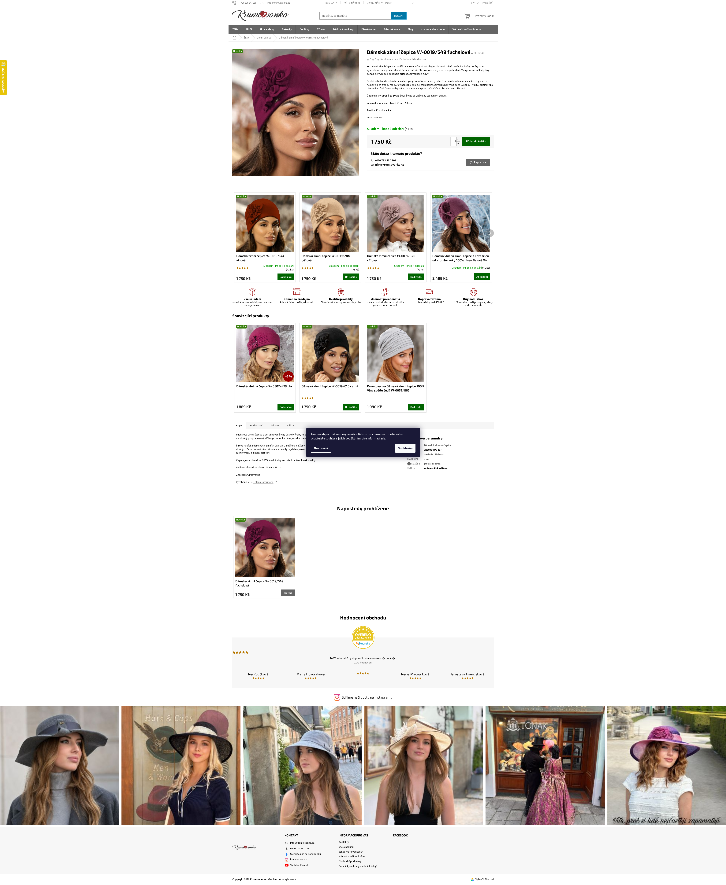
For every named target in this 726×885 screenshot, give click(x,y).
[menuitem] (235, 29)
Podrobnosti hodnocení (413, 59)
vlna (426, 459)
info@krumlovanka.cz (389, 165)
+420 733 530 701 (385, 160)
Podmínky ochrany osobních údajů (358, 866)
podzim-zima (432, 464)
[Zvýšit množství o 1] (458, 139)
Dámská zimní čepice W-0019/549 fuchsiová (259, 583)
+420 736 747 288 (299, 848)
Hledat (399, 15)
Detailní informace (263, 482)
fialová (439, 455)
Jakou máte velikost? (380, 3)
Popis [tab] (239, 426)
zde (383, 438)
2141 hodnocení (363, 663)
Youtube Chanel (299, 865)
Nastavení (321, 448)
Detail (288, 592)
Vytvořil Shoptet (484, 879)
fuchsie (428, 455)
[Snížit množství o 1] (458, 143)
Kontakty (331, 3)
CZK (473, 3)
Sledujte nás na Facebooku (305, 854)
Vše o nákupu (352, 3)
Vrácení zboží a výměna (352, 856)
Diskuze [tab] (274, 426)
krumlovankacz (298, 859)
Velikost (291, 426)
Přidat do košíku (476, 141)
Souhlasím (405, 448)
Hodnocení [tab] (256, 426)
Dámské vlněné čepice (438, 445)
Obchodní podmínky (350, 861)
